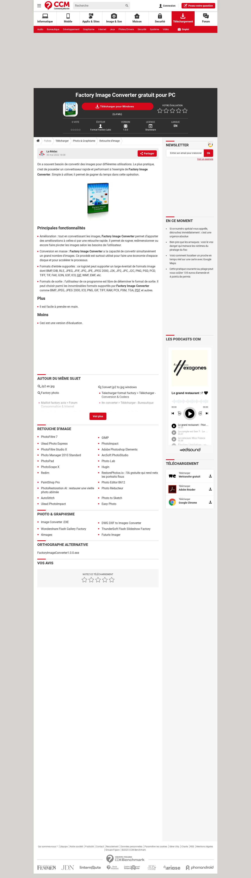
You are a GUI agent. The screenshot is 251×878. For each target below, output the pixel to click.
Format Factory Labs (100, 129)
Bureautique (53, 29)
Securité (160, 21)
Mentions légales (204, 846)
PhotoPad (47, 461)
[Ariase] (171, 868)
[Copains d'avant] (132, 867)
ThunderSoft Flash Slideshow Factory (126, 529)
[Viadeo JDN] (152, 867)
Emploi (185, 29)
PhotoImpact (110, 443)
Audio (40, 29)
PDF (137, 290)
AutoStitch (48, 498)
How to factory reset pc (56, 412)
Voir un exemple (205, 159)
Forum (206, 21)
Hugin (105, 467)
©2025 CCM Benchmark (134, 850)
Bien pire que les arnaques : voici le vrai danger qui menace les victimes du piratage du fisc (191, 246)
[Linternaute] (90, 867)
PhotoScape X (50, 467)
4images (46, 535)
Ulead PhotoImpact (53, 504)
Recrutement (112, 846)
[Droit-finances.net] (113, 867)
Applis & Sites (91, 21)
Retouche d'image (109, 140)
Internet (102, 29)
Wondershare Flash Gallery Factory (63, 529)
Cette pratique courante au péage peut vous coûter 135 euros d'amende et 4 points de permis (191, 272)
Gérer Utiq (174, 846)
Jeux (112, 29)
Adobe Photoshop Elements (119, 449)
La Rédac (51, 151)
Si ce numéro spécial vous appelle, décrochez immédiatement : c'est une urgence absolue (190, 232)
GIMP (105, 437)
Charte (184, 846)
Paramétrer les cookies (156, 846)
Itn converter (110, 403)
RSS (192, 846)
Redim (45, 473)
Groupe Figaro (112, 850)
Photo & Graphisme (84, 140)
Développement (71, 29)
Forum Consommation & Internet (59, 404)
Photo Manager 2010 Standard (61, 455)
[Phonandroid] (200, 867)
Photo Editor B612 (113, 482)
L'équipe (64, 846)
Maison (136, 21)
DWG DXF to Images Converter (121, 523)
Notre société (76, 846)
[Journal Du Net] (67, 867)
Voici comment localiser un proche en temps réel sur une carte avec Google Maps (191, 259)
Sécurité (142, 29)
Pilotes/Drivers (126, 29)
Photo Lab (108, 461)
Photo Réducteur (112, 488)
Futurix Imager (111, 535)
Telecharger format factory (119, 393)
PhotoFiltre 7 (49, 437)
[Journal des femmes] (46, 867)
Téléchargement (183, 21)
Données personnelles (131, 846)
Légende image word (115, 412)
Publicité (89, 846)
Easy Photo (109, 504)
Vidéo (166, 29)
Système (154, 29)
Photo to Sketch (112, 498)
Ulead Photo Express (54, 443)
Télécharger (62, 140)
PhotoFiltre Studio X (54, 449)
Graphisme (88, 29)
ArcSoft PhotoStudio (115, 455)
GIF (79, 275)
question (200, 5)
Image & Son (114, 21)
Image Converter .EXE (55, 522)
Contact (100, 846)
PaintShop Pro (50, 482)
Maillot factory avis (53, 403)
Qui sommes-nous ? (48, 846)
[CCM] (57, 5)
